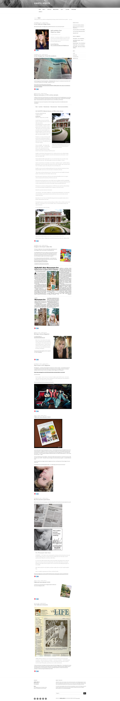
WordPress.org (75, 58)
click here (40, 352)
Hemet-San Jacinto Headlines (63, 106)
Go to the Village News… (55, 44)
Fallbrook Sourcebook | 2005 (42, 582)
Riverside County (46, 106)
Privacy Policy (78, 698)
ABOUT (44, 9)
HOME (40, 9)
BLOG (62, 9)
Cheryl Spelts (42, 3)
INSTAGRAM (73, 9)
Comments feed (75, 56)
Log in (74, 53)
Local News (41, 106)
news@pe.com (38, 116)
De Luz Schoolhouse (81, 38)
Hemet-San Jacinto (54, 106)
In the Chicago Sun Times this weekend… (45, 56)
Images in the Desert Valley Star (43, 246)
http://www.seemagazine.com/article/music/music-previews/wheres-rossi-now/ (49, 372)
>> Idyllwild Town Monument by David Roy (41, 263)
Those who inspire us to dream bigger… (79, 29)
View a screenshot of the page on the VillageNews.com (60, 45)
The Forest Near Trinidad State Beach (79, 31)
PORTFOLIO (49, 9)
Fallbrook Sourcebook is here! (42, 417)
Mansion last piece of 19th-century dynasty (46, 95)
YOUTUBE (67, 9)
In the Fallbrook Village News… (42, 24)
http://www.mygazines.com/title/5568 (41, 261)
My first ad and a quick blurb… (42, 499)
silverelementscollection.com (39, 337)
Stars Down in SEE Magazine (42, 365)
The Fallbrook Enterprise (41, 604)
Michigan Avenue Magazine (41, 334)
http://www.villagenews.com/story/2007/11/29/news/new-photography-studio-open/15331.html (51, 573)
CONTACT (40, 11)
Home (37, 106)
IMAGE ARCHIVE (55, 9)
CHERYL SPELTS (62, 698)
